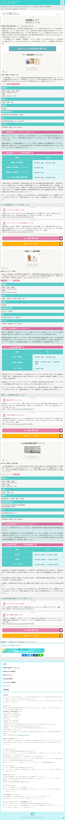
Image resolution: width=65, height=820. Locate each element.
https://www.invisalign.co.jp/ (48, 762)
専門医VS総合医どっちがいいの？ (11, 667)
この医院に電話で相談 (31, 238)
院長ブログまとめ (7, 675)
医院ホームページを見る (31, 243)
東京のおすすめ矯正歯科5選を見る (32, 49)
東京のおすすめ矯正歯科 (9, 671)
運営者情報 (6, 689)
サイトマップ (6, 686)
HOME (5, 664)
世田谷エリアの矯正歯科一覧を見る (11, 645)
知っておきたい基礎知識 (9, 682)
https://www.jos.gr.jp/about (23, 735)
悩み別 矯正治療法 (8, 678)
